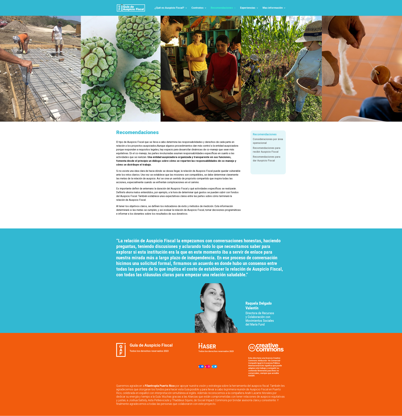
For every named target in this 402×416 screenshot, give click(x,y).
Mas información (273, 8)
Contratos (197, 8)
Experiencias (247, 8)
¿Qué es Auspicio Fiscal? (169, 8)
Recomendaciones (222, 8)
